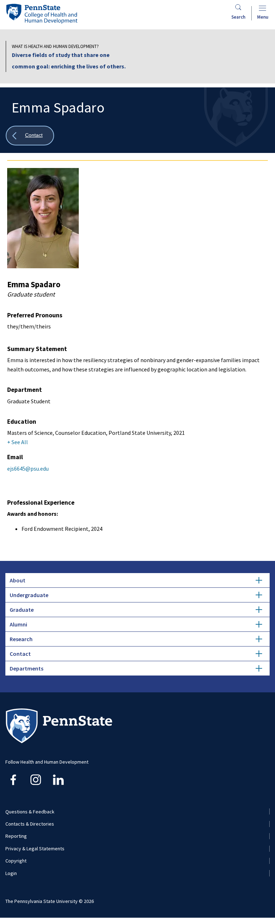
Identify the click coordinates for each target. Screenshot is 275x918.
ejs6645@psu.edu (28, 468)
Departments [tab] (26, 668)
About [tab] (17, 580)
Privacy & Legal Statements (34, 848)
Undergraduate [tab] (29, 595)
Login (11, 873)
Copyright (15, 860)
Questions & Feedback (29, 811)
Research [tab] (21, 639)
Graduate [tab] (22, 609)
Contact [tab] (20, 653)
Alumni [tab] (18, 624)
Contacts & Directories (29, 824)
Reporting (16, 836)
